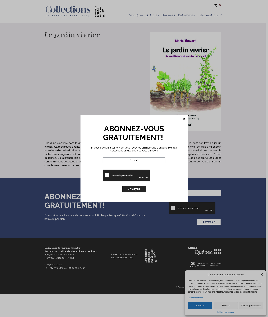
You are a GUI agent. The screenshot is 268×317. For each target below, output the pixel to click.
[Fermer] (184, 119)
